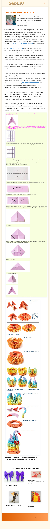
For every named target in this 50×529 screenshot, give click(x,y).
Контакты (21, 517)
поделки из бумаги (29, 53)
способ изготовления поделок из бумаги (22, 43)
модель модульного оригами (30, 82)
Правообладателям (34, 517)
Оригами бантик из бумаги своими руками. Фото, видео (13, 485)
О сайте (26, 517)
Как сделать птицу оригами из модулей (36, 505)
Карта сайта (43, 517)
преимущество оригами (16, 48)
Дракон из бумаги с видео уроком (13, 506)
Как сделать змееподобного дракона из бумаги (36, 482)
